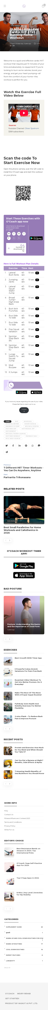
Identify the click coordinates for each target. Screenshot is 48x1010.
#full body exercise (13, 438)
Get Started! (12, 998)
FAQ (6, 811)
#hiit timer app (11, 429)
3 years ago (27, 43)
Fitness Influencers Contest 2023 (17, 818)
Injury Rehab (24, 993)
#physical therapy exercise (16, 433)
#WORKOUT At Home (12, 426)
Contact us (24, 410)
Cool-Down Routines (24, 949)
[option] (24, 516)
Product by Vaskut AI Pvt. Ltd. (21, 1003)
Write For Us (9, 830)
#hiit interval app (28, 429)
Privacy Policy (9, 826)
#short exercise (30, 424)
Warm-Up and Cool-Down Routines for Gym (24, 938)
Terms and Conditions (13, 822)
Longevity (24, 961)
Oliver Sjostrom (31, 128)
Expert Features (24, 955)
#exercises (28, 421)
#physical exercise (32, 426)
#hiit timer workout (13, 436)
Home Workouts (15, 25)
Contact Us (8, 814)
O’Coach (9, 993)
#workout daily (31, 436)
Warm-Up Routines (24, 944)
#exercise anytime (12, 424)
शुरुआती (24, 932)
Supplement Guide (24, 927)
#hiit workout (11, 431)
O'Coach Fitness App (16, 43)
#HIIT (16, 421)
